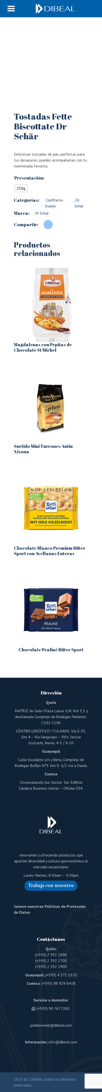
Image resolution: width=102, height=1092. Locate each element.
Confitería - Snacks (54, 203)
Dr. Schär (79, 203)
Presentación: (29, 178)
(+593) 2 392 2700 (51, 960)
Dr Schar (42, 213)
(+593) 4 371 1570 (61, 974)
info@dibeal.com (63, 1041)
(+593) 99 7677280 (53, 1008)
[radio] (21, 188)
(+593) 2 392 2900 (51, 966)
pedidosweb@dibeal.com (51, 1025)
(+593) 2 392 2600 (51, 954)
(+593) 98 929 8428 (59, 983)
